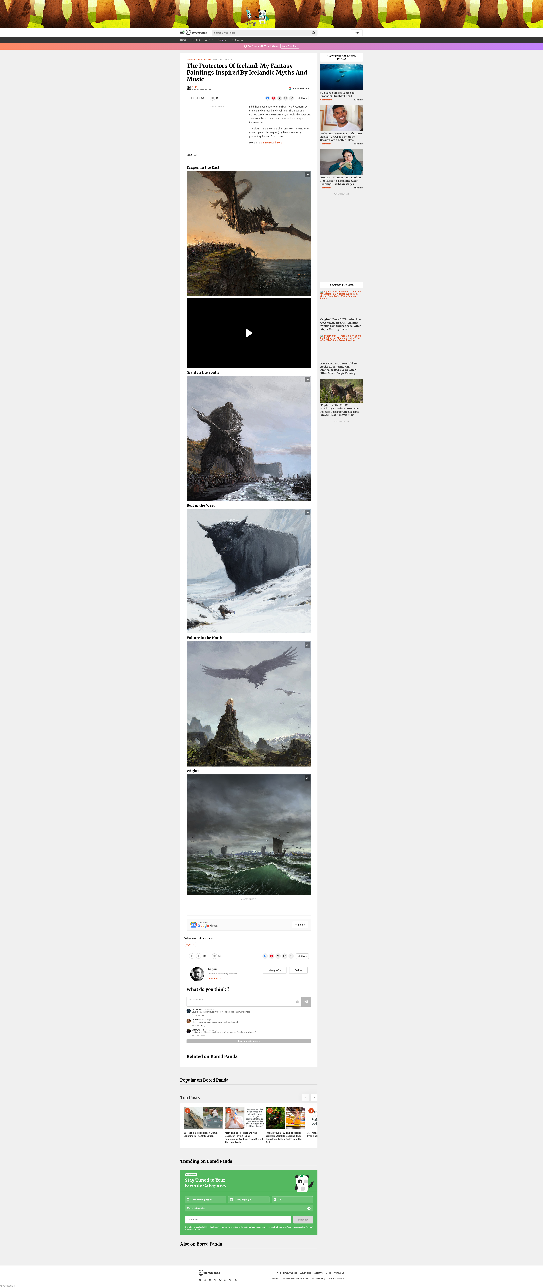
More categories (196, 1208)
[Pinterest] (210, 1280)
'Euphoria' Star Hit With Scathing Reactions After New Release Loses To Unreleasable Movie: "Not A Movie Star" (339, 410)
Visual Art (206, 59)
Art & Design (193, 59)
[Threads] (225, 1280)
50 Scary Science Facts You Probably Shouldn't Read (337, 94)
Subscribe (303, 1219)
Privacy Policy (318, 1278)
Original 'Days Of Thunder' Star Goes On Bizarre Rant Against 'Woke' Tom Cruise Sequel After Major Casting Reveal (340, 324)
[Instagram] (205, 1280)
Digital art (190, 944)
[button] (305, 1097)
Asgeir (195, 87)
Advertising (305, 1273)
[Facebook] (200, 1280)
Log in (357, 32)
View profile (275, 970)
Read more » (214, 979)
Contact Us (339, 1273)
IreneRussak (197, 1009)
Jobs (328, 1273)
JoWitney (196, 1019)
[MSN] (230, 1280)
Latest (207, 40)
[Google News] (235, 1280)
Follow (298, 970)
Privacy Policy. (198, 1229)
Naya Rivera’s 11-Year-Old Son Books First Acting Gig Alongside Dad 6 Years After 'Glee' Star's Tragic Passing (339, 368)
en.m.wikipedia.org (271, 142)
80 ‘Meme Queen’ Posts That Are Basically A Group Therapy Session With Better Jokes (341, 137)
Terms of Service (336, 1278)
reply (204, 1015)
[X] (215, 1280)
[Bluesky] (220, 1280)
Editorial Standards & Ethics (295, 1278)
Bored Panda (209, 1273)
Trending (195, 40)
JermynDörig (198, 1030)
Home (183, 40)
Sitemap (275, 1278)
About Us (318, 1273)
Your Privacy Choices (287, 1273)
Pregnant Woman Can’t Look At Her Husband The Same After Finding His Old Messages (340, 181)
